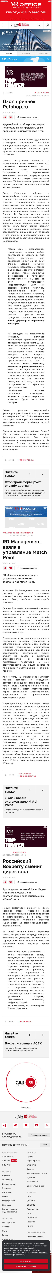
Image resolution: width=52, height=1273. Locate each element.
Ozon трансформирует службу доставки (23, 487)
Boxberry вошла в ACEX (23, 1053)
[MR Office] (25, 10)
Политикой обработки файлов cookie (18, 1255)
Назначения (19, 854)
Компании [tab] (41, 52)
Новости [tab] (25, 52)
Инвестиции (19, 1101)
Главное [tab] (8, 52)
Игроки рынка (40, 90)
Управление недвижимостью (18, 535)
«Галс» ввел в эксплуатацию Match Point (21, 803)
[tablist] (25, 52)
